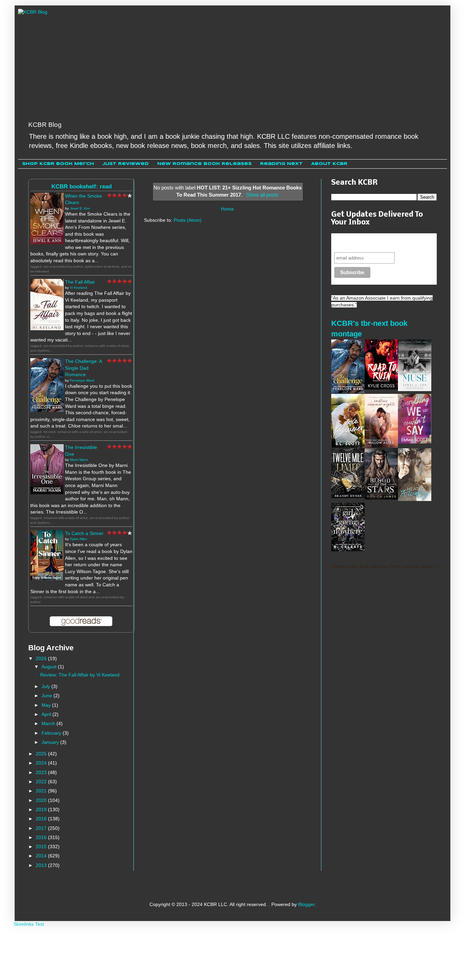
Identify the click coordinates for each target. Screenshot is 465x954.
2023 (42, 772)
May (47, 705)
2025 (42, 753)
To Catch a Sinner (84, 533)
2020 (42, 800)
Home (227, 209)
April (47, 714)
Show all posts (262, 195)
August (50, 666)
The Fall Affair (80, 282)
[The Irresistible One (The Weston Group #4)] (47, 492)
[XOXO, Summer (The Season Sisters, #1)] (348, 446)
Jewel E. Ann (80, 208)
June (47, 695)
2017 (42, 828)
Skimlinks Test (29, 924)
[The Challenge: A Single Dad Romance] (47, 410)
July (46, 686)
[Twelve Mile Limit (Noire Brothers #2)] (348, 496)
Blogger (306, 904)
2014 (42, 855)
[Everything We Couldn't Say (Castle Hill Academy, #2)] (414, 442)
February (52, 733)
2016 (42, 837)
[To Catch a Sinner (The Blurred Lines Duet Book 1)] (47, 578)
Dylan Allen (78, 539)
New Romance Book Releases (204, 164)
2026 (42, 658)
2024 (42, 763)
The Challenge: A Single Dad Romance (83, 367)
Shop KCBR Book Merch (58, 164)
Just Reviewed (125, 164)
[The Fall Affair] (47, 328)
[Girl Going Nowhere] (348, 549)
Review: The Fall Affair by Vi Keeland (79, 674)
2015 (42, 846)
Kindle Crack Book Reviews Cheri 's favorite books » (385, 566)
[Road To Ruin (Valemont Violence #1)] (381, 387)
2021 (42, 790)
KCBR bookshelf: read (81, 186)
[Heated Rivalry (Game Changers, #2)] (414, 499)
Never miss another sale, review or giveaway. (378, 243)
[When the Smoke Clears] (47, 242)
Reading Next (281, 164)
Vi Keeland (78, 287)
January (51, 742)
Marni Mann (79, 460)
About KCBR (329, 164)
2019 (42, 809)
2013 (42, 865)
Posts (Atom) (188, 220)
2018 (42, 818)
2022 (42, 781)
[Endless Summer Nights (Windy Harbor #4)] (381, 446)
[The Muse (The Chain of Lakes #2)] (414, 389)
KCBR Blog (45, 124)
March (49, 723)
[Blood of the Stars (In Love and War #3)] (381, 498)
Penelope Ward (82, 380)
